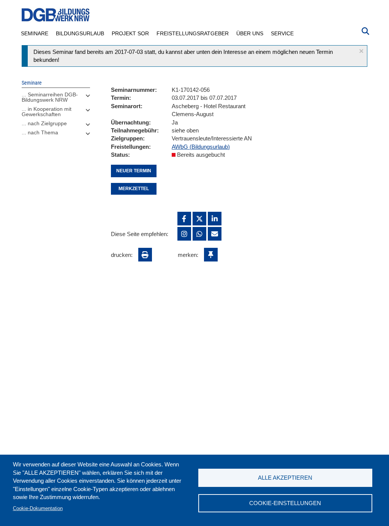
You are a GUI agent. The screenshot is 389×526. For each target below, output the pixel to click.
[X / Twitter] (199, 218)
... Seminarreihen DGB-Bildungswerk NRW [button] (50, 97)
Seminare (34, 33)
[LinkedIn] (214, 218)
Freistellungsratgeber (193, 33)
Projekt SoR (130, 33)
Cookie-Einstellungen (285, 503)
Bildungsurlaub (80, 33)
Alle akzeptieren (285, 477)
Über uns (249, 33)
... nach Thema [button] (40, 132)
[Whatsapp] (199, 234)
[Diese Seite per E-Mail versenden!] (214, 234)
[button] (361, 51)
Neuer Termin (133, 170)
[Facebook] (184, 218)
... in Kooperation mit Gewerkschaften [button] (46, 111)
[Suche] (365, 30)
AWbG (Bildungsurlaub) (201, 146)
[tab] (56, 99)
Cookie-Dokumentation (38, 508)
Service (282, 33)
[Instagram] (184, 234)
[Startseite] (56, 15)
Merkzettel (134, 188)
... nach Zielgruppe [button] (44, 123)
